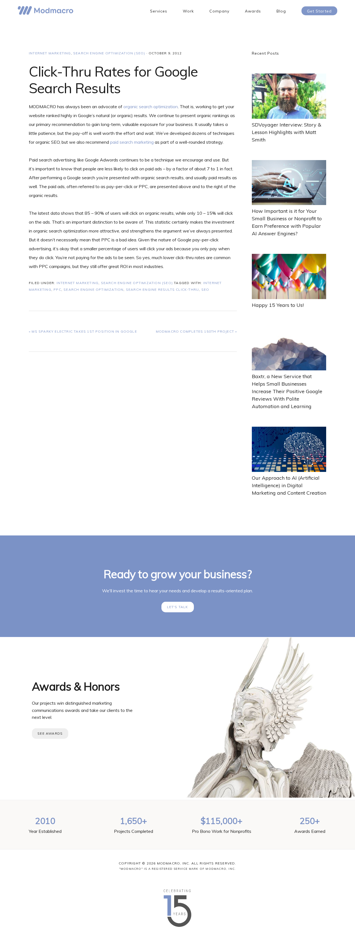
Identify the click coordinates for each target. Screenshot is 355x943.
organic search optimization (150, 106)
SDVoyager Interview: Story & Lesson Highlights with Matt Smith (286, 132)
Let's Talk (177, 607)
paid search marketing (132, 142)
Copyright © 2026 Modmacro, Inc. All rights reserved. (177, 863)
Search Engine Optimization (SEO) (109, 53)
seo (205, 289)
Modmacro (45, 10)
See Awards (50, 733)
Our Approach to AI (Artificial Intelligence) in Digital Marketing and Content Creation (289, 485)
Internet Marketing (50, 53)
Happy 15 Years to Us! (278, 305)
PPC (57, 289)
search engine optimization (93, 289)
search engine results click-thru (162, 289)
